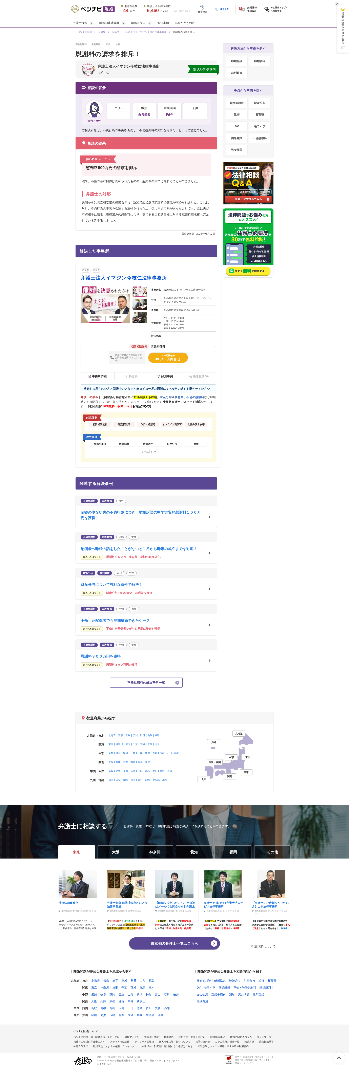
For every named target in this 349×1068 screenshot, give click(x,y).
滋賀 (132, 762)
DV (237, 126)
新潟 (147, 753)
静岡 (125, 753)
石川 (169, 753)
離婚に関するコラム (241, 1037)
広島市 (115, 32)
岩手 (127, 735)
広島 (132, 771)
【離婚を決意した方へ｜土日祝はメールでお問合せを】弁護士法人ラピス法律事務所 (175, 904)
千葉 (135, 744)
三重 (132, 753)
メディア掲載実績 (119, 1041)
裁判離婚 (236, 72)
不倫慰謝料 (260, 138)
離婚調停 (259, 61)
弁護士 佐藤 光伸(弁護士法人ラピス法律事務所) (223, 904)
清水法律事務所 (68, 902)
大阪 (110, 762)
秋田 (142, 735)
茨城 (142, 744)
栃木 (157, 744)
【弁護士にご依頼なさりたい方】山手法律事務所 (270, 904)
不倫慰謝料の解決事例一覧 (146, 682)
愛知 (110, 753)
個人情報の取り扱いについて (174, 1041)
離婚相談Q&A (217, 1037)
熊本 (132, 780)
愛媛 (162, 771)
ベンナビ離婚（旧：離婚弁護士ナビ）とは (97, 1037)
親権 (237, 114)
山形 (149, 735)
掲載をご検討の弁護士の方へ (89, 1041)
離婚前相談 (237, 103)
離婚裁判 (265, 987)
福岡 (110, 780)
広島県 (102, 32)
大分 (140, 780)
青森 (120, 735)
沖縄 (164, 780)
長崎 (125, 780)
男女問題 (236, 149)
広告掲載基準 (266, 1041)
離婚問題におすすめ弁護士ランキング (113, 1046)
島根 (118, 771)
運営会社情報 (151, 1037)
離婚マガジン (132, 1037)
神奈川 (119, 744)
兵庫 (118, 762)
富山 (162, 753)
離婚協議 (236, 61)
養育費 (259, 114)
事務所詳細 (99, 376)
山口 (140, 771)
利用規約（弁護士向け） (192, 1037)
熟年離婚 (258, 994)
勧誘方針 (249, 1041)
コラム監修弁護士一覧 (227, 1041)
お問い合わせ (203, 1041)
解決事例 (163, 22)
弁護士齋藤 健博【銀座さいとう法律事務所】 (127, 904)
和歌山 (148, 762)
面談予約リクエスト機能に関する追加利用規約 (223, 1046)
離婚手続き (218, 994)
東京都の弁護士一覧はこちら (174, 943)
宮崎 (147, 780)
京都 (125, 762)
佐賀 (118, 780)
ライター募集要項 (144, 1041)
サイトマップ (264, 1037)
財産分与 (259, 103)
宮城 (135, 735)
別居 (232, 994)
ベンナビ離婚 (85, 32)
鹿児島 (156, 780)
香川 (154, 771)
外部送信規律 (81, 1046)
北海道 (112, 735)
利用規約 (168, 1037)
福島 (157, 735)
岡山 (125, 771)
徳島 (147, 771)
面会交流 (202, 994)
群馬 (149, 744)
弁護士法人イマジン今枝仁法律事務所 (146, 32)
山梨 (140, 753)
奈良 (140, 762)
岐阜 (118, 753)
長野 (154, 753)
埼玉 (127, 744)
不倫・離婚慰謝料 (244, 987)
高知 (169, 771)
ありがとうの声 (185, 22)
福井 (176, 753)
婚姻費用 (202, 1001)
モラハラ (259, 126)
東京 (110, 744)
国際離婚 (236, 138)
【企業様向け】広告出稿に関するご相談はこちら (166, 1046)
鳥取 (110, 771)
